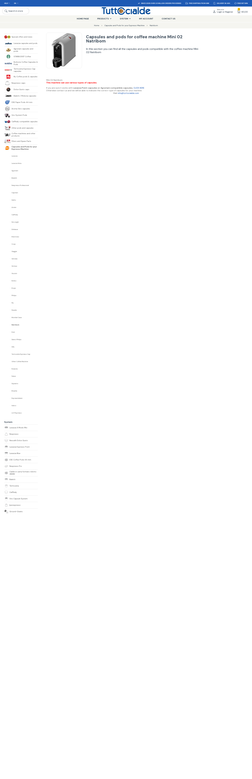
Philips (14, 295)
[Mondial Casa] (8, 317)
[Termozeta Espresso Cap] (8, 354)
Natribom (15, 325)
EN (15, 3)
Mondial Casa (17, 318)
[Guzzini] (8, 273)
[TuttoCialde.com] (126, 11)
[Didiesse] (8, 229)
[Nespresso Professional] (8, 185)
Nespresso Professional (20, 185)
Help (6, 3)
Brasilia (14, 391)
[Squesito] (8, 383)
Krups (14, 288)
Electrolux (15, 237)
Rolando (15, 369)
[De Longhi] (8, 222)
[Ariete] (8, 207)
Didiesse (15, 229)
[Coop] (8, 244)
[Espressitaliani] (8, 398)
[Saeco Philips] (8, 339)
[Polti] (8, 332)
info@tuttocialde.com (128, 93)
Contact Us (168, 18)
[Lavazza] (8, 156)
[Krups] (8, 288)
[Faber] (8, 376)
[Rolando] (8, 368)
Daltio (14, 200)
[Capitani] (8, 192)
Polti (13, 332)
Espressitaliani (17, 398)
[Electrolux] (8, 236)
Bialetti (14, 178)
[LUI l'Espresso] (8, 413)
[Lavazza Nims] (8, 163)
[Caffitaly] (8, 214)
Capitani (15, 193)
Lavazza (14, 156)
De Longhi (15, 222)
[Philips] (8, 295)
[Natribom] (8, 324)
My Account (146, 18)
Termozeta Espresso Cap (21, 354)
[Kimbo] (8, 280)
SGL (13, 347)
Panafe (14, 310)
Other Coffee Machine (20, 362)
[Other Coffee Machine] (8, 361)
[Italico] (8, 405)
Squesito (15, 384)
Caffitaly (15, 215)
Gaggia (14, 251)
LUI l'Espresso (17, 413)
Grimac (14, 266)
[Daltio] (8, 200)
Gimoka (14, 259)
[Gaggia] (8, 251)
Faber (14, 376)
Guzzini (14, 273)
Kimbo (14, 281)
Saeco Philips (16, 340)
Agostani (15, 171)
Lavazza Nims (17, 163)
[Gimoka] (8, 258)
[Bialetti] (8, 178)
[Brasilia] (8, 390)
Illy (13, 303)
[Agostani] (8, 170)
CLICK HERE (138, 88)
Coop (14, 244)
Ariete (14, 207)
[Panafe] (8, 310)
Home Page (83, 18)
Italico (14, 406)
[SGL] (8, 346)
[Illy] (8, 302)
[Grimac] (8, 266)
